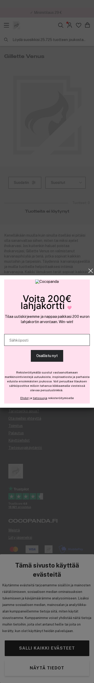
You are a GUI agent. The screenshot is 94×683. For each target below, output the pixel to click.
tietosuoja (40, 398)
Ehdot (24, 398)
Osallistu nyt (47, 356)
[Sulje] (90, 271)
